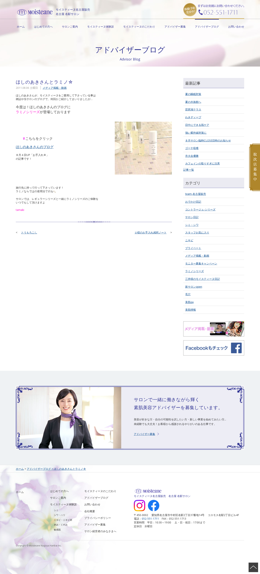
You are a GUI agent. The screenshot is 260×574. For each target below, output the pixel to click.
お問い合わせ (236, 26)
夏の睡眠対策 (193, 94)
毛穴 (188, 294)
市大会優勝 (192, 156)
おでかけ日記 (193, 201)
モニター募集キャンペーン (201, 263)
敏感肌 (57, 529)
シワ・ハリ (59, 515)
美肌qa (189, 302)
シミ (56, 510)
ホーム (21, 26)
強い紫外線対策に (196, 132)
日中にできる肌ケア (197, 125)
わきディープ (193, 117)
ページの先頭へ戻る (253, 567)
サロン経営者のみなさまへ (100, 531)
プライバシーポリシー (97, 518)
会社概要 (89, 511)
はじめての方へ (43, 26)
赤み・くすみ (61, 524)
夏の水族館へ (193, 102)
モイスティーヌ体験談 (100, 26)
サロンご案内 (70, 26)
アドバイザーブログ (207, 26)
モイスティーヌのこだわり (139, 26)
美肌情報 (190, 309)
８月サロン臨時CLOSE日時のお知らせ (208, 140)
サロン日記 (192, 217)
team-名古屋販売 (195, 194)
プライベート (193, 248)
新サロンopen (193, 286)
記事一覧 (188, 169)
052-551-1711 (150, 518)
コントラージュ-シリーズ (200, 209)
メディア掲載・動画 (55, 88)
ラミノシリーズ (194, 271)
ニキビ (189, 240)
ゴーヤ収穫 (192, 148)
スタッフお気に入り (197, 232)
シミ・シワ (192, 225)
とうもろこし (29, 232)
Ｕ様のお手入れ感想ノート (151, 232)
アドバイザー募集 (175, 26)
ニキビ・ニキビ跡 (63, 520)
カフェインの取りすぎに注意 (202, 163)
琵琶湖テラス (193, 109)
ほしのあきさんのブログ (34, 146)
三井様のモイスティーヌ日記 (202, 279)
